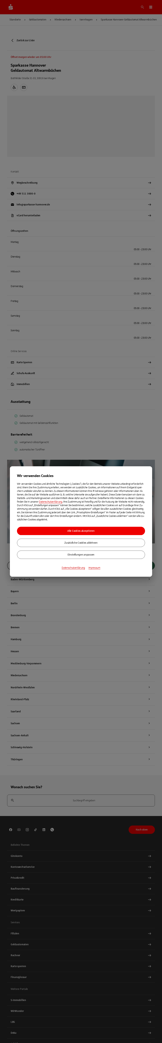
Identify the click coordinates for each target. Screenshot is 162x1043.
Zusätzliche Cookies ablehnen (81, 542)
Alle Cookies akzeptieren (81, 531)
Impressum (94, 567)
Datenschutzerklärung (50, 501)
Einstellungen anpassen (81, 554)
